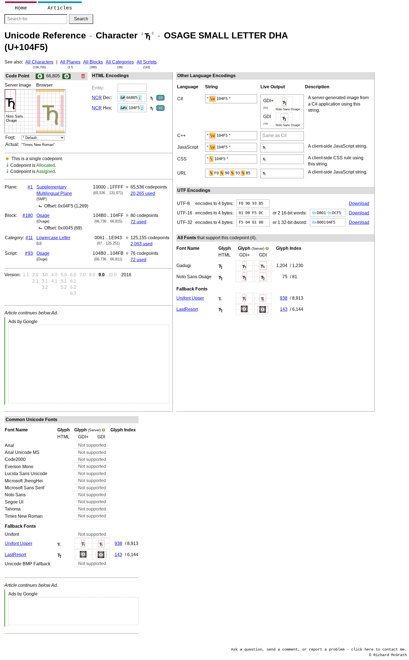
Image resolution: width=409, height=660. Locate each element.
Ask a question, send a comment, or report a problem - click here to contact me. (319, 649)
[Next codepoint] (66, 76)
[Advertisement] (89, 364)
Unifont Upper (190, 298)
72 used (138, 221)
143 (283, 309)
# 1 (30, 187)
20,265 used (142, 193)
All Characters (39, 62)
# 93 (29, 253)
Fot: (10, 137)
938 (283, 298)
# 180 (28, 215)
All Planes (70, 62)
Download (359, 203)
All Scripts (147, 62)
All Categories (120, 62)
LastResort (187, 309)
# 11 (29, 237)
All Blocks (93, 62)
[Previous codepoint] (40, 76)
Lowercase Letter (53, 237)
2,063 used (141, 243)
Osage (43, 215)
